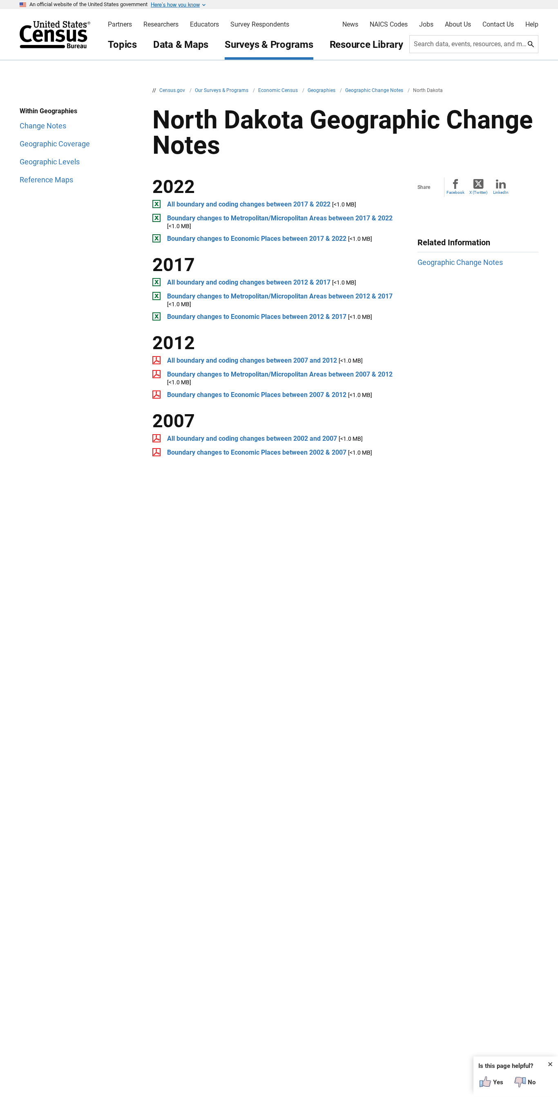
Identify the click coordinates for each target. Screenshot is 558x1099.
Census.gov (172, 90)
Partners (120, 24)
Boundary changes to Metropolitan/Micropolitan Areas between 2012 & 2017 (280, 296)
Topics (122, 44)
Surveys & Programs (269, 44)
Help (531, 24)
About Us (458, 24)
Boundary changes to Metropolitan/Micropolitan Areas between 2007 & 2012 (280, 374)
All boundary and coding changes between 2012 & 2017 (248, 282)
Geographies (322, 90)
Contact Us (498, 24)
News (350, 24)
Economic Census (278, 90)
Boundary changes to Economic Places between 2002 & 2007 (256, 452)
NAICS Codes (389, 24)
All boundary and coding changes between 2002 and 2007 (252, 438)
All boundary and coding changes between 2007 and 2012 (252, 360)
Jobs (426, 24)
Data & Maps (180, 44)
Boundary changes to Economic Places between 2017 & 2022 (256, 238)
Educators (204, 24)
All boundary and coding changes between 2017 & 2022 (248, 204)
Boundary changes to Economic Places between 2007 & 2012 (256, 395)
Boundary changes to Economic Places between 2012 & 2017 (256, 317)
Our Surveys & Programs (222, 90)
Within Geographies (48, 111)
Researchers (161, 24)
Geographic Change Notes (374, 90)
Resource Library (366, 44)
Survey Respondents (259, 24)
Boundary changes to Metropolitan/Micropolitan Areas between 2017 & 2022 (280, 218)
